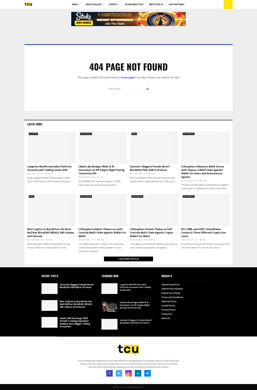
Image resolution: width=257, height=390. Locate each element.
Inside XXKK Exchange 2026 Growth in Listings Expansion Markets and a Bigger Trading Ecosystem (75, 322)
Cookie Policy (168, 305)
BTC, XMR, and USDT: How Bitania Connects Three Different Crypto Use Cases (203, 233)
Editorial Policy (169, 301)
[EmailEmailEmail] (147, 373)
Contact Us (167, 314)
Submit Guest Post (170, 284)
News (75, 4)
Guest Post (33, 134)
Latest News (34, 124)
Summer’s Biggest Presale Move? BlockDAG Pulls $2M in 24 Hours (150, 168)
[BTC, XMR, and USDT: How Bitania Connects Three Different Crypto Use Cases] (205, 210)
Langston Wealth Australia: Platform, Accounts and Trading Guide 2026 (49, 168)
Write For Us (156, 4)
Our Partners (176, 4)
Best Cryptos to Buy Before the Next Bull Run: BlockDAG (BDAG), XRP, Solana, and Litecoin (50, 233)
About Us (166, 318)
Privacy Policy (168, 310)
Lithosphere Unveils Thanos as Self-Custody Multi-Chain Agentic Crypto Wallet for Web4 (151, 233)
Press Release (93, 4)
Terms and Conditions (172, 297)
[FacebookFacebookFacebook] (109, 373)
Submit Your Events (171, 293)
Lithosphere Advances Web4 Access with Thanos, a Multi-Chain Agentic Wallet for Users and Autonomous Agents (202, 171)
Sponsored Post (134, 4)
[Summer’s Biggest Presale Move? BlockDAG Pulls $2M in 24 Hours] (154, 147)
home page (127, 77)
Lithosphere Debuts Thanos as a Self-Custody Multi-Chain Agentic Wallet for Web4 (102, 233)
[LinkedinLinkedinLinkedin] (138, 373)
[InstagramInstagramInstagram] (128, 373)
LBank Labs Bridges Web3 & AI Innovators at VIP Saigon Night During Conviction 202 (101, 170)
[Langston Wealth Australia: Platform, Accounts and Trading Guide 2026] (51, 147)
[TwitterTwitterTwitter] (119, 373)
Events (113, 4)
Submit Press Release (172, 289)
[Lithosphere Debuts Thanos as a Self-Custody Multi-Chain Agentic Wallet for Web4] (103, 210)
